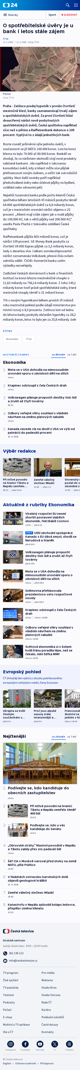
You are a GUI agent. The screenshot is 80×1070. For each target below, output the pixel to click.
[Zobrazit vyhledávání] (68, 5)
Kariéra (46, 1010)
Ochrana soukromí (25, 1063)
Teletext (8, 995)
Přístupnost (47, 1063)
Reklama (47, 980)
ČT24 (5, 38)
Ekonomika (12, 339)
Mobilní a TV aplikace (16, 1024)
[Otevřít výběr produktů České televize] (76, 5)
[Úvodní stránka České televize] (18, 931)
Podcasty (9, 1002)
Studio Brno (49, 987)
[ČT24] (10, 5)
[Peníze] (40, 69)
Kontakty (47, 1032)
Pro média (48, 973)
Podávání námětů (52, 1017)
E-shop (7, 1017)
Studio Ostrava (50, 995)
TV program (10, 973)
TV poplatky (10, 987)
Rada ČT (46, 1002)
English (7, 1063)
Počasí (7, 1010)
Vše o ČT (8, 1032)
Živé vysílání (10, 980)
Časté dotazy (49, 1024)
